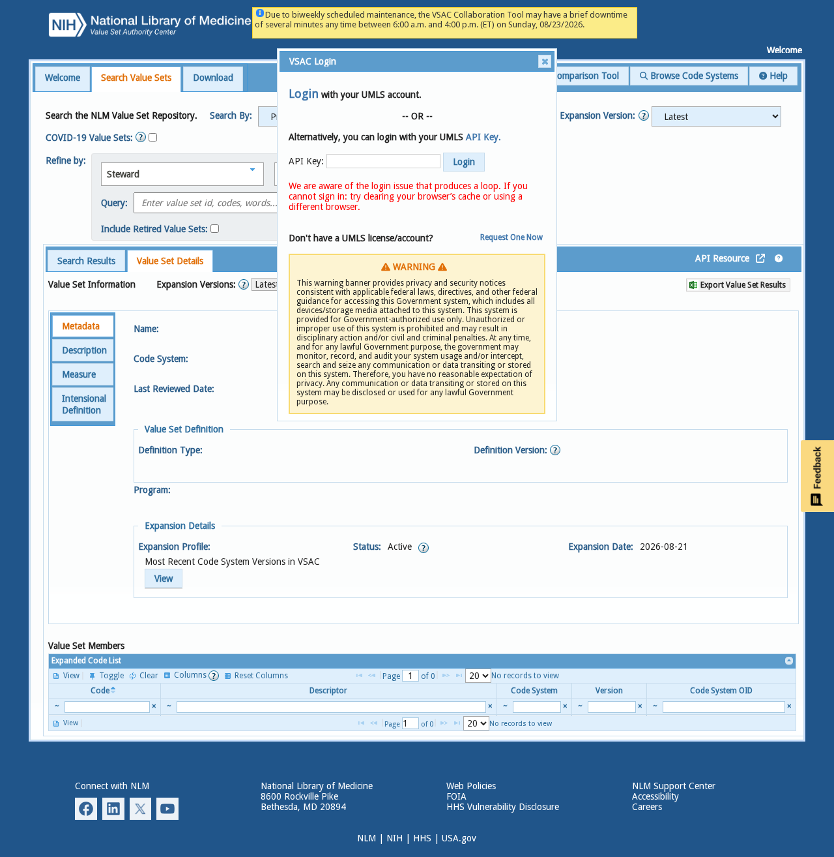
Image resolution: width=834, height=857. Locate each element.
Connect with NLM (112, 786)
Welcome (62, 77)
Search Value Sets (136, 77)
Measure (79, 374)
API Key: (306, 161)
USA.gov (459, 838)
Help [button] (777, 75)
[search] (107, 707)
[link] (789, 661)
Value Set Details (170, 261)
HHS (422, 838)
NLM (366, 838)
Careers (647, 807)
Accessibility (655, 796)
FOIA (456, 796)
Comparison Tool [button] (584, 75)
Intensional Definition (84, 404)
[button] (716, 116)
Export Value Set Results (742, 285)
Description (84, 350)
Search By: (231, 115)
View (163, 578)
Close (544, 61)
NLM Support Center (673, 786)
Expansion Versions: (197, 284)
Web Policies (471, 786)
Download (213, 77)
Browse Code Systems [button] (693, 75)
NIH (394, 838)
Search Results (86, 261)
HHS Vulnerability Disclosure (502, 807)
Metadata (81, 326)
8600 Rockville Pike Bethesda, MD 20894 (303, 801)
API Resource (722, 258)
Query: (114, 203)
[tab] (62, 79)
